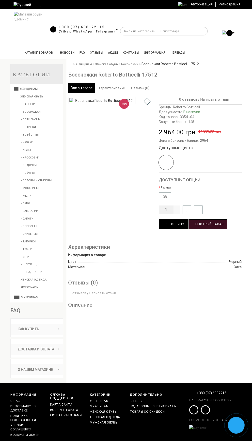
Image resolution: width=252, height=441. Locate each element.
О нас (15, 401)
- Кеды (26, 150)
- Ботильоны (31, 119)
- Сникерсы (29, 234)
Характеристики (111, 88)
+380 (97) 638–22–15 (82, 27)
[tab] (37, 329)
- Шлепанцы (30, 264)
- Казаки (27, 142)
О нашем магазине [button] (35, 370)
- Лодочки (29, 165)
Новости (67, 52)
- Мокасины (30, 188)
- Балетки (28, 104)
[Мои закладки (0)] (41, 4)
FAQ (82, 52)
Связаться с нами (66, 415)
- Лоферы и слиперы (36, 180)
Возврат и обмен (25, 435)
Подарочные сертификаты (153, 406)
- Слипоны (29, 226)
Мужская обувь (103, 422)
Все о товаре (82, 88)
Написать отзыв (214, 99)
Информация (154, 52)
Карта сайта (61, 404)
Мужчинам (28, 297)
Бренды (179, 52)
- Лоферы (28, 172)
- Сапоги (27, 218)
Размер (166, 187)
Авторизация (202, 4)
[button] (147, 103)
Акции (113, 52)
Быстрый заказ (209, 224)
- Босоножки (31, 111)
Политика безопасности (23, 418)
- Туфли (26, 249)
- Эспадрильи (31, 272)
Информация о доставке (23, 408)
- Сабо (25, 203)
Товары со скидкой (147, 411)
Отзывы (96, 52)
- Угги (25, 256)
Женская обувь (31, 96)
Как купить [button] (28, 329)
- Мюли (26, 195)
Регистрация (229, 4)
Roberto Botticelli (187, 107)
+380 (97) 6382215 (211, 393)
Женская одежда (33, 279)
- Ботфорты (30, 134)
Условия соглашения (21, 427)
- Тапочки (28, 241)
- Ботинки (28, 127)
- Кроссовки (30, 157)
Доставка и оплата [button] (35, 349)
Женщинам (28, 89)
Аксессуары (29, 287)
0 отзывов (187, 99)
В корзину (174, 224)
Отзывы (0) (140, 88)
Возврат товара (64, 410)
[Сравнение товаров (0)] (49, 4)
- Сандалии (29, 211)
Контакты (131, 52)
